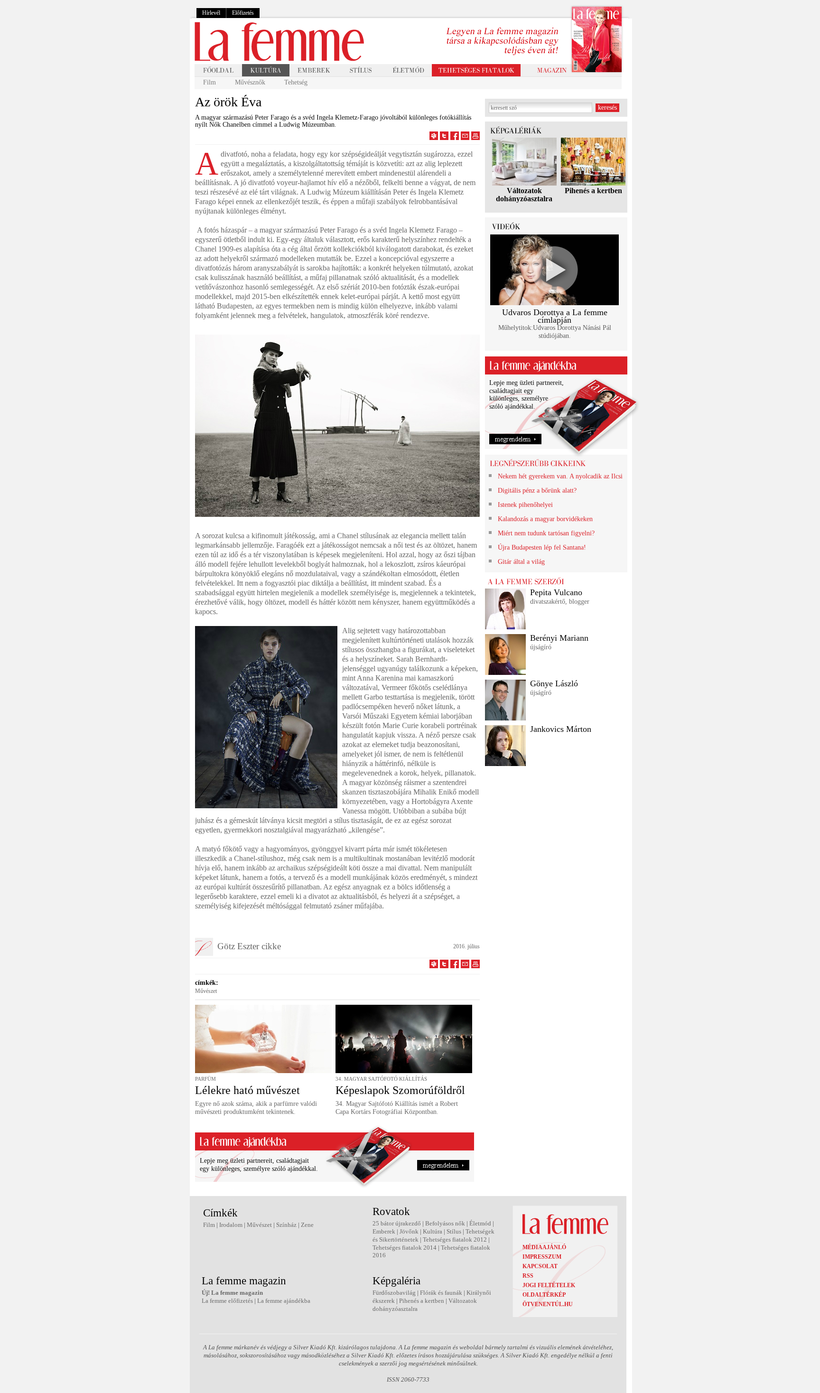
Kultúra (432, 1231)
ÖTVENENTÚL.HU (547, 1304)
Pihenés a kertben (593, 191)
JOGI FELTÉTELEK (548, 1285)
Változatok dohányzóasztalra (524, 195)
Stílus (454, 1231)
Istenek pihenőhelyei (525, 504)
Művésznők (250, 82)
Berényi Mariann (559, 638)
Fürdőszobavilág (394, 1292)
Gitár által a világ (521, 561)
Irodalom (230, 1224)
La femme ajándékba (283, 1300)
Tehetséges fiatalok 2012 (455, 1239)
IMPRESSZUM (541, 1256)
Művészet (206, 991)
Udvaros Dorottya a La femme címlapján (554, 316)
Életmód (480, 1223)
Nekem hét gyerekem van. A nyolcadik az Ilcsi (560, 476)
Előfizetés (243, 12)
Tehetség (296, 82)
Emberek (384, 1231)
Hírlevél (211, 12)
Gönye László (554, 683)
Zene (307, 1224)
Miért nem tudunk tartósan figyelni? (546, 533)
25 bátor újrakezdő (397, 1223)
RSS (527, 1275)
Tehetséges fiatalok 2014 (405, 1247)
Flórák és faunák (441, 1292)
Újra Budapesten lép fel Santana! (542, 547)
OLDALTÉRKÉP (544, 1294)
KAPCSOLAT (540, 1266)
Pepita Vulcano (556, 592)
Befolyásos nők (445, 1223)
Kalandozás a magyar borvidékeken (545, 519)
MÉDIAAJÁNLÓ (544, 1247)
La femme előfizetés (227, 1300)
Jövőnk (409, 1231)
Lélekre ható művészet (247, 1090)
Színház (286, 1224)
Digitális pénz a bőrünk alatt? (537, 490)
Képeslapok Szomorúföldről (400, 1090)
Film (209, 82)
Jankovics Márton (560, 729)
